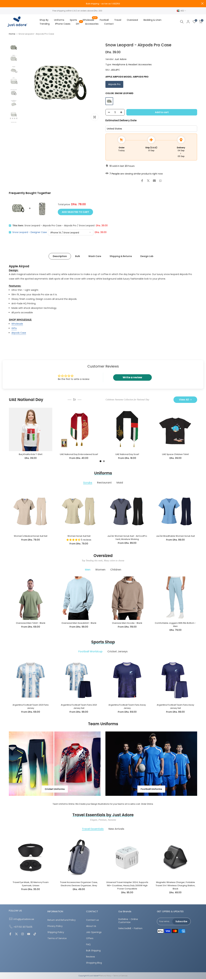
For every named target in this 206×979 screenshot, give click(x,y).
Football (104, 20)
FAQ (88, 944)
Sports (73, 20)
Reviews (90, 956)
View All (184, 399)
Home (12, 34)
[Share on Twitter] (148, 180)
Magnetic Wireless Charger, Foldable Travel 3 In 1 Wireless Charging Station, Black (175, 885)
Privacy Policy (55, 926)
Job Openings (94, 932)
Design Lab (146, 256)
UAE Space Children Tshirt (175, 454)
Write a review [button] (132, 377)
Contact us (92, 920)
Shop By (44, 20)
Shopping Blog (94, 962)
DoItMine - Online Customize (128, 921)
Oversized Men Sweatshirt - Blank (78, 623)
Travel (117, 20)
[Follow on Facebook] (10, 934)
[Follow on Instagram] (22, 934)
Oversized (132, 20)
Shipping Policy (55, 932)
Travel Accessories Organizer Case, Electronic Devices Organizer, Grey (79, 884)
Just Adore (120, 59)
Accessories (91, 23)
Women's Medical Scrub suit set (30, 536)
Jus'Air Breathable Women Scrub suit (175, 536)
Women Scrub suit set (78, 536)
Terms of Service (57, 938)
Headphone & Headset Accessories (132, 64)
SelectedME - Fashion (130, 928)
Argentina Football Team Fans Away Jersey (127, 706)
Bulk (77, 256)
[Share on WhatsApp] (160, 180)
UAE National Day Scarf (127, 454)
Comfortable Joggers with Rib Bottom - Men (175, 624)
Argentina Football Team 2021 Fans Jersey (31, 706)
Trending (45, 23)
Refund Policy (105, 975)
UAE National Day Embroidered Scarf (79, 454)
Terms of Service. (120, 975)
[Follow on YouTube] (28, 934)
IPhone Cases (62, 23)
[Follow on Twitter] (16, 934)
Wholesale (90, 20)
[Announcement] (103, 4)
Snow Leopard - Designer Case (29, 232)
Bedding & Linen (152, 20)
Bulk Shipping (93, 950)
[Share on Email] (154, 180)
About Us (91, 926)
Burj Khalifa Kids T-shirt (30, 454)
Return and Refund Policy (61, 920)
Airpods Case (18, 332)
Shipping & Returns (121, 256)
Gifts (14, 328)
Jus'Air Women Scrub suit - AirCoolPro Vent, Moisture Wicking (127, 537)
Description (60, 256)
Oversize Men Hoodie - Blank (127, 623)
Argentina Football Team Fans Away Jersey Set (175, 706)
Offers (89, 938)
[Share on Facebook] (142, 180)
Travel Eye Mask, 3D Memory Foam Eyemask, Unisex (31, 884)
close (3, 3)
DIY (79, 23)
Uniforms (59, 20)
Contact (109, 23)
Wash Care (94, 256)
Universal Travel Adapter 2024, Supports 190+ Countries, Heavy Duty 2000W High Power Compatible (127, 885)
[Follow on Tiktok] (34, 934)
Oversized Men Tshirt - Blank (30, 623)
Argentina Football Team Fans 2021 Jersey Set (79, 706)
